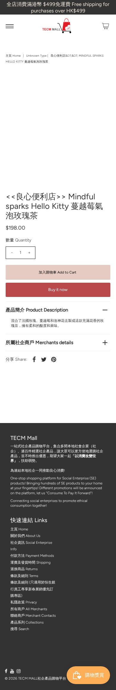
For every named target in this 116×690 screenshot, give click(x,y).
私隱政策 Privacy (23, 602)
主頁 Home (13, 56)
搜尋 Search (19, 629)
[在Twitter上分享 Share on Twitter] (43, 359)
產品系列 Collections (27, 622)
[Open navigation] (10, 26)
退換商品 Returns (24, 569)
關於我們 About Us (25, 536)
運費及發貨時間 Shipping (30, 562)
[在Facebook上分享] (33, 359)
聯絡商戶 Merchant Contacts (33, 615)
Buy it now (58, 289)
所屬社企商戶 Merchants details (39, 342)
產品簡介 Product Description (37, 310)
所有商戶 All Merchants (28, 609)
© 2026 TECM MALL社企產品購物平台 (35, 678)
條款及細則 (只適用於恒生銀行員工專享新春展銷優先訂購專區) (32, 589)
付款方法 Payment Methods (32, 556)
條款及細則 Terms (24, 576)
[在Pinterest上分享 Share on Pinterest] (53, 359)
